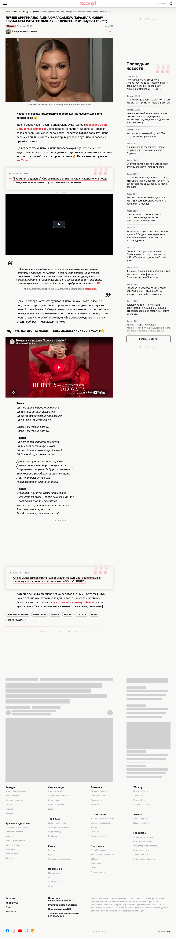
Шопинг (51, 809)
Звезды (10, 787)
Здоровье (10, 849)
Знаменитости (12, 796)
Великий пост (97, 863)
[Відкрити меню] (5, 3)
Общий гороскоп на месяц (145, 846)
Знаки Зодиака (140, 854)
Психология (96, 800)
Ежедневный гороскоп (144, 859)
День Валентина (98, 850)
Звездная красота (14, 800)
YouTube (22, 160)
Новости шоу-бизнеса (16, 791)
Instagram (90, 288)
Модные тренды (56, 804)
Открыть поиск (171, 4)
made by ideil (163, 932)
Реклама (11, 911)
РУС (164, 4)
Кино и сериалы (140, 818)
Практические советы (58, 796)
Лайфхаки (52, 836)
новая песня (39, 614)
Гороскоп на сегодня (143, 837)
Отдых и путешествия (101, 823)
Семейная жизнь (56, 882)
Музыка (10, 26)
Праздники (97, 846)
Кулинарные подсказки (59, 859)
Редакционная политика (62, 905)
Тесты (94, 827)
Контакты (12, 903)
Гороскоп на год (141, 850)
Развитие (96, 787)
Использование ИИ (59, 909)
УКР (158, 4)
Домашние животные (58, 827)
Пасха (93, 868)
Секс (50, 877)
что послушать (15, 620)
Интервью (10, 813)
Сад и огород (54, 832)
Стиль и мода (56, 787)
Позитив (95, 832)
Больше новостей (148, 339)
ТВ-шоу (137, 787)
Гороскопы (140, 833)
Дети (50, 886)
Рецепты (52, 850)
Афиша (137, 814)
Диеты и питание (14, 845)
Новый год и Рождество (102, 854)
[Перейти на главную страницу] (88, 3)
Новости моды (55, 791)
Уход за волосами (14, 832)
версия (67, 614)
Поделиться (110, 31)
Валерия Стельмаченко (24, 31)
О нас (9, 907)
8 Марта (94, 859)
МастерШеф (139, 800)
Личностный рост (99, 796)
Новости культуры (142, 823)
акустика (81, 614)
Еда (50, 854)
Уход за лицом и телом (17, 827)
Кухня (51, 846)
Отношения (55, 869)
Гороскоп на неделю (143, 841)
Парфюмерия (12, 854)
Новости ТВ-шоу (141, 791)
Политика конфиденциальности (61, 899)
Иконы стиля (54, 800)
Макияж (9, 836)
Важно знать (97, 804)
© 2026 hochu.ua (98, 932)
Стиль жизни (98, 814)
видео (94, 614)
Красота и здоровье (18, 823)
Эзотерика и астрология (102, 818)
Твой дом (54, 819)
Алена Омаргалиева (17, 614)
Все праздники (98, 872)
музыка (55, 614)
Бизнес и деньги (98, 791)
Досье (9, 804)
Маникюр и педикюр (15, 840)
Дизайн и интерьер (57, 823)
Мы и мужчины (55, 873)
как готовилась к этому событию (73, 602)
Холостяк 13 (139, 796)
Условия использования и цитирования (63, 914)
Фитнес (9, 858)
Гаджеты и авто (98, 836)
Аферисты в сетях (141, 804)
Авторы (10, 898)
